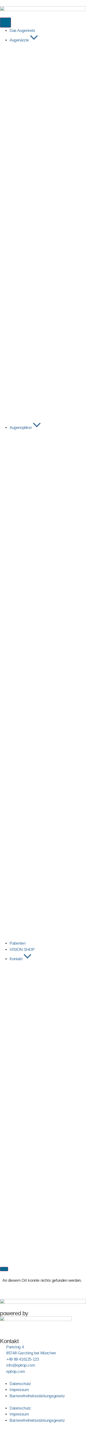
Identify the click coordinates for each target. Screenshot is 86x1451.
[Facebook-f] (6, 1436)
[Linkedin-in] (32, 1436)
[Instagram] (19, 1436)
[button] (43, 1402)
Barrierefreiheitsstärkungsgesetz (37, 1396)
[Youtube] (45, 1436)
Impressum (19, 1389)
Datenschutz (20, 1383)
